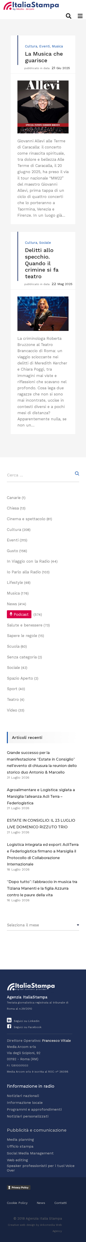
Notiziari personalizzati (27, 1116)
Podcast (21, 614)
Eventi (44, 46)
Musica (57, 46)
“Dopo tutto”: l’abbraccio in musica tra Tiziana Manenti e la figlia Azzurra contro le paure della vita (42, 888)
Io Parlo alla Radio (24, 572)
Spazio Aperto (20, 678)
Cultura (31, 46)
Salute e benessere (24, 625)
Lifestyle (15, 582)
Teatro (13, 699)
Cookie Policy (17, 1203)
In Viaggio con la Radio (28, 561)
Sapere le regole (22, 635)
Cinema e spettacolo (26, 519)
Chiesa (13, 508)
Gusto (12, 550)
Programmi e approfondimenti (34, 1109)
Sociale (45, 243)
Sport (12, 688)
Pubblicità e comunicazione (37, 1130)
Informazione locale (25, 1102)
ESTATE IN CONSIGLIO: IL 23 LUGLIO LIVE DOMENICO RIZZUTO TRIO (41, 823)
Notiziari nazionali (23, 1096)
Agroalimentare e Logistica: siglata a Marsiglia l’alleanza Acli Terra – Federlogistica (41, 796)
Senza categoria (22, 657)
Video (12, 710)
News (12, 604)
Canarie (14, 497)
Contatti (60, 1203)
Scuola (13, 646)
